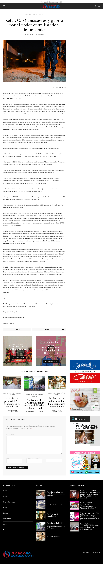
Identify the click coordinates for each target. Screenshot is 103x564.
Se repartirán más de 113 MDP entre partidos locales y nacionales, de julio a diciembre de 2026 (89, 516)
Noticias (20, 344)
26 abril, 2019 (29, 34)
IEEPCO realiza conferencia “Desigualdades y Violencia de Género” (88, 505)
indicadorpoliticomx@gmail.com (13, 317)
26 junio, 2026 (57, 411)
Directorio (96, 552)
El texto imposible (53, 536)
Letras (14, 344)
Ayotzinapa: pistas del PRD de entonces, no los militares (12, 402)
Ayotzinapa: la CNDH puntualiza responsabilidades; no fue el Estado (34, 404)
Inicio (5, 491)
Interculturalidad (9, 502)
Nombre (9, 458)
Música (48, 340)
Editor (23, 352)
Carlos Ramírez (39, 34)
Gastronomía (7, 519)
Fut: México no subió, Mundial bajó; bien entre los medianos (56, 402)
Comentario (10, 434)
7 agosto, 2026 (13, 411)
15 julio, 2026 (40, 411)
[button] (99, 6)
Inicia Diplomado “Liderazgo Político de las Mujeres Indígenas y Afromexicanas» (89, 526)
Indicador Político (31, 14)
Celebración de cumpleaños (52, 515)
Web (47, 458)
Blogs (5, 524)
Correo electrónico (33, 458)
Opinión (41, 14)
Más (4, 530)
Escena (5, 393)
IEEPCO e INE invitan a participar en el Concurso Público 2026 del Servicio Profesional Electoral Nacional (89, 494)
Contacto (86, 552)
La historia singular (54, 504)
